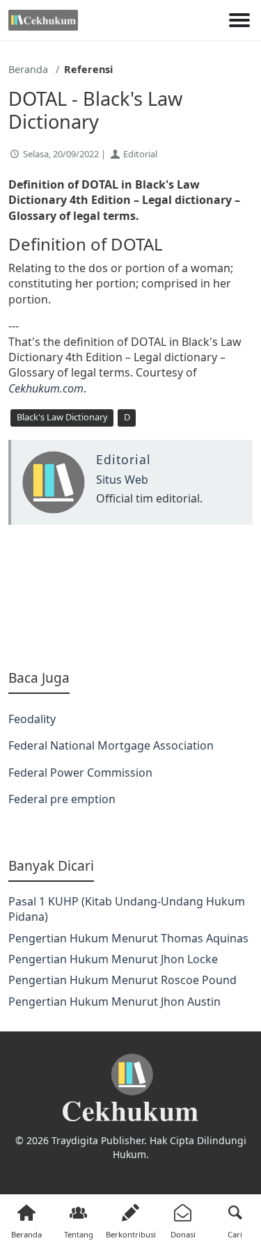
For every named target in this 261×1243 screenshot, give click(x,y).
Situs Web (122, 479)
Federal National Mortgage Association (111, 745)
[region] (130, 597)
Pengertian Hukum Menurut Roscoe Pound (122, 980)
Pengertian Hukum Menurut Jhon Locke (113, 959)
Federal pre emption (62, 799)
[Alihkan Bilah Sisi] (239, 20)
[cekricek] (130, 1088)
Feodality (32, 719)
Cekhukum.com (46, 388)
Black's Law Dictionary (62, 417)
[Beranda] (43, 20)
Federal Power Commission (80, 772)
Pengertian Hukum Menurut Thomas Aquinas (128, 938)
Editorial (140, 154)
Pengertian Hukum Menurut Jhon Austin (114, 1001)
